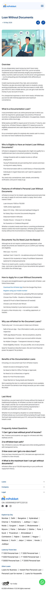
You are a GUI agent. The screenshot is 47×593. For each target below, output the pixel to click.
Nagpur (35, 537)
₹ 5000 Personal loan (10, 557)
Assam (21, 525)
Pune (39, 529)
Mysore (5, 529)
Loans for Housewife (33, 573)
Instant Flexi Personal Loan (30, 570)
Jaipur (21, 540)
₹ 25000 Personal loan (31, 561)
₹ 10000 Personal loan (30, 557)
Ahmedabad (26, 533)
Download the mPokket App (12, 287)
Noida (4, 525)
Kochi (13, 540)
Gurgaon (12, 525)
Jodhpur (27, 522)
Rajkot (16, 537)
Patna (12, 529)
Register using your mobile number (15, 291)
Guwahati (26, 537)
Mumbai (5, 518)
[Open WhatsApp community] (42, 582)
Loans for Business (9, 570)
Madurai (5, 540)
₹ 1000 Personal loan (10, 553)
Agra (35, 522)
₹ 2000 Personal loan (29, 553)
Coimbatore (6, 537)
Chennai (5, 522)
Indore (29, 540)
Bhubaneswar (32, 525)
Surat (4, 533)
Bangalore (22, 518)
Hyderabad (33, 518)
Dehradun (22, 529)
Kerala (37, 540)
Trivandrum (13, 533)
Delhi (13, 518)
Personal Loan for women (12, 573)
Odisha (31, 529)
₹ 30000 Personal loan (10, 561)
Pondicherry (16, 522)
